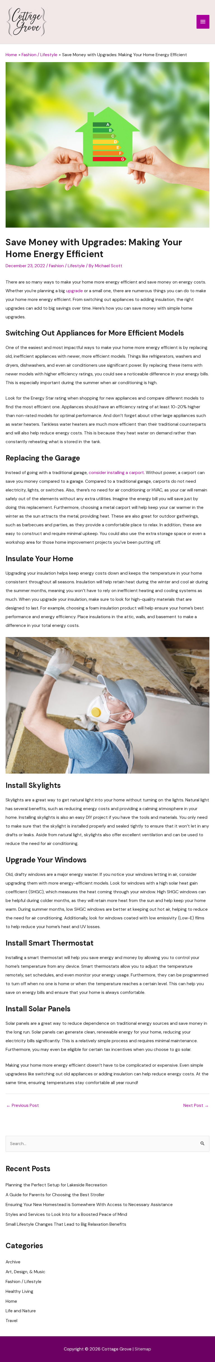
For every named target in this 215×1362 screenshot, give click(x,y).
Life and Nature (21, 1311)
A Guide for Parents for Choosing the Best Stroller (55, 1195)
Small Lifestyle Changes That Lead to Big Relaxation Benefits (66, 1224)
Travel (11, 1321)
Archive (13, 1262)
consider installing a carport (116, 472)
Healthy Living (19, 1291)
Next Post (196, 1105)
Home (11, 1301)
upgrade (74, 291)
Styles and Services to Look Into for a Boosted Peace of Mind (66, 1214)
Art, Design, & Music (25, 1272)
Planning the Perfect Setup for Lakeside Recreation (56, 1185)
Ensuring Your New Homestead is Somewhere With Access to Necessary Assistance (89, 1204)
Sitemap (143, 1349)
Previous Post (22, 1105)
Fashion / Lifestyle (67, 266)
